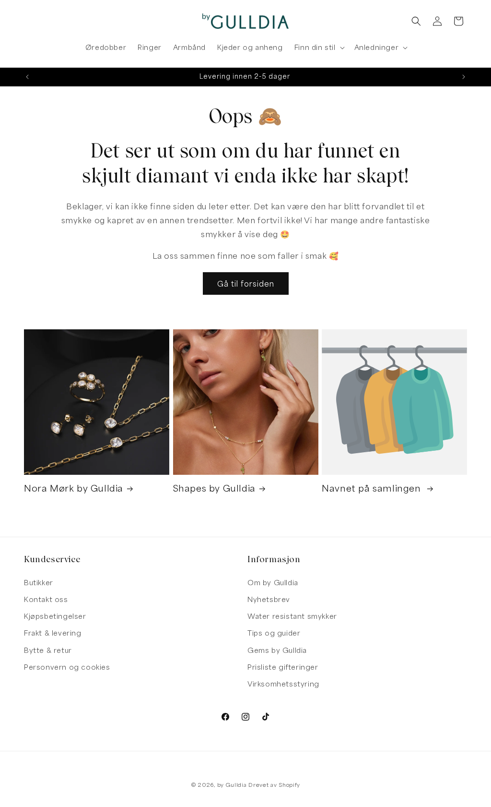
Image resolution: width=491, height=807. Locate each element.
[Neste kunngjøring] (463, 77)
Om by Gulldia (272, 582)
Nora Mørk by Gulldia (73, 488)
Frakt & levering (53, 633)
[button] (319, 47)
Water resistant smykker (292, 616)
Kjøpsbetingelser (55, 616)
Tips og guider (273, 633)
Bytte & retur (48, 650)
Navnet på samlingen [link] (372, 488)
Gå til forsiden (245, 283)
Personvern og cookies (67, 667)
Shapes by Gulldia (214, 488)
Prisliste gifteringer (282, 667)
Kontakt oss (46, 599)
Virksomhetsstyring (283, 684)
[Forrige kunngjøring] (27, 77)
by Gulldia (232, 785)
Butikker (38, 582)
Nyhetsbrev (268, 599)
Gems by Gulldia (277, 650)
